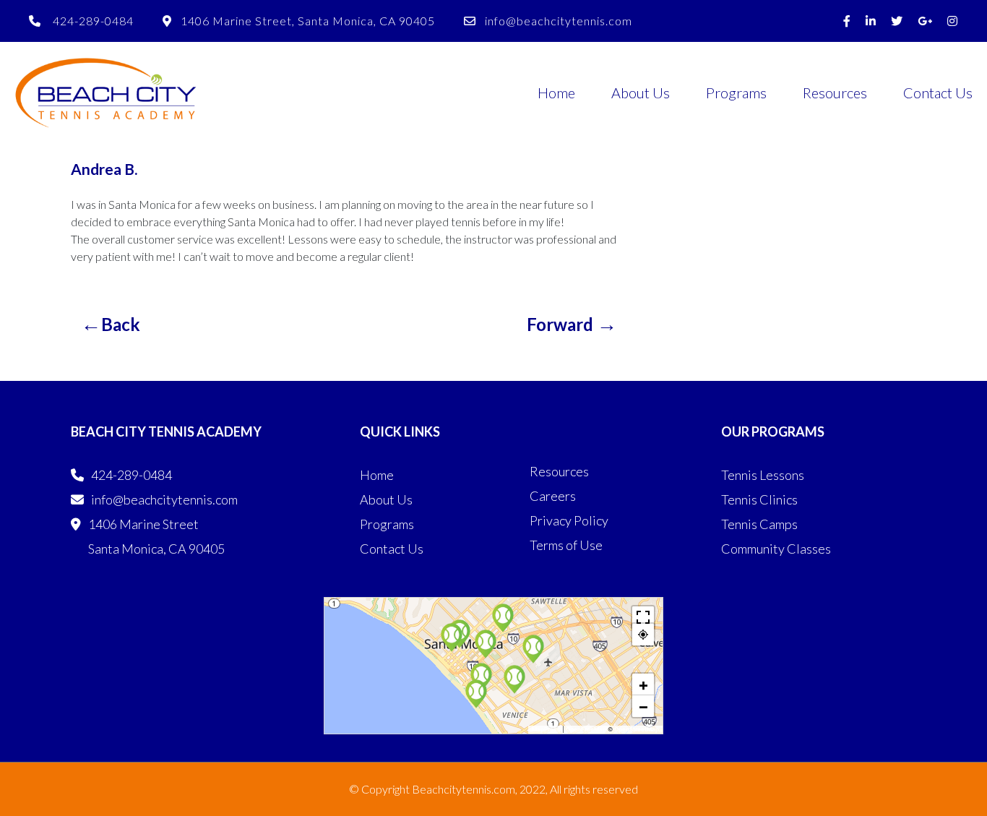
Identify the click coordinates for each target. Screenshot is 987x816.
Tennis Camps (759, 524)
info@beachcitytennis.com (558, 20)
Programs (736, 92)
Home (556, 92)
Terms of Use (566, 545)
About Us (640, 92)
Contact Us (938, 92)
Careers (553, 496)
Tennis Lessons (762, 475)
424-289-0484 (92, 20)
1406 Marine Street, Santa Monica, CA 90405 (308, 20)
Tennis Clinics (759, 499)
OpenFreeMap (586, 729)
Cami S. (572, 323)
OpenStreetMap (636, 729)
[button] (481, 677)
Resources (835, 92)
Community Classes (776, 549)
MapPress (546, 729)
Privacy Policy (569, 520)
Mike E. (110, 323)
